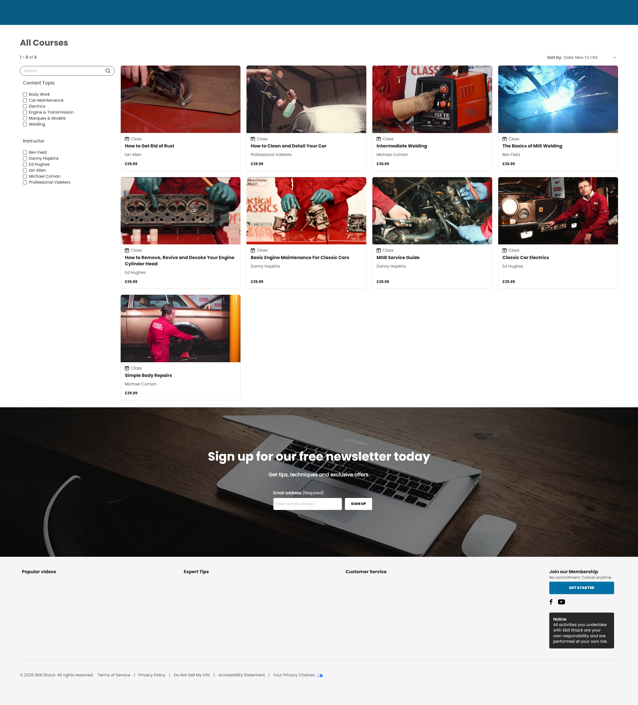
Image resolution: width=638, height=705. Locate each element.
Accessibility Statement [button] (241, 675)
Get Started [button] (581, 587)
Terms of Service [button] (113, 675)
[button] (108, 71)
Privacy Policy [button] (152, 675)
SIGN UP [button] (358, 503)
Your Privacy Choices (294, 675)
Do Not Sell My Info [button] (192, 675)
